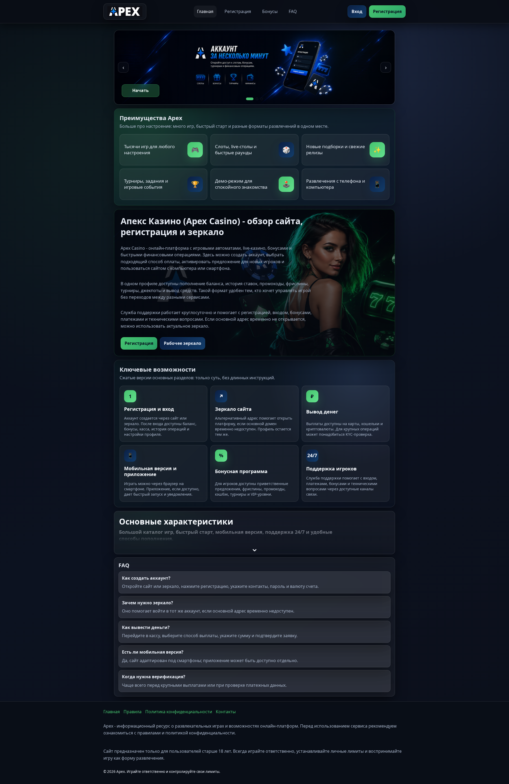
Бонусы (270, 11)
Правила (133, 712)
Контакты (226, 712)
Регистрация (238, 11)
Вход (357, 11)
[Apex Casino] (124, 11)
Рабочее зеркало (182, 343)
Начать (140, 90)
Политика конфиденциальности (178, 712)
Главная (205, 11)
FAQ (293, 11)
